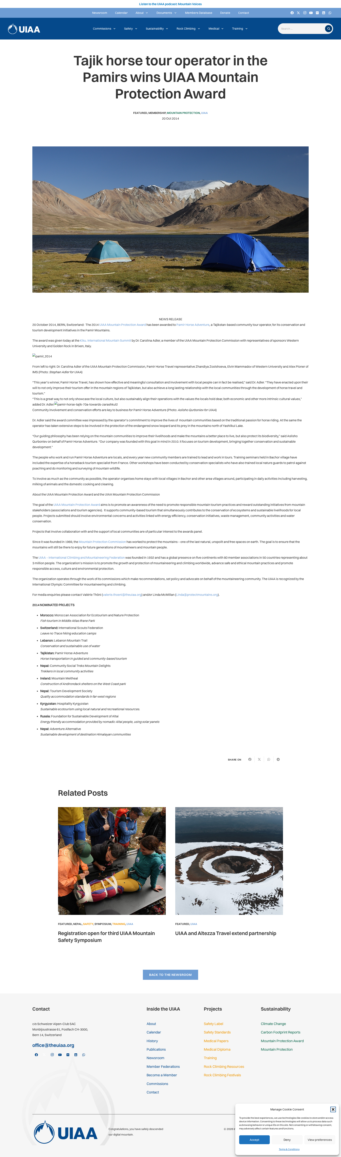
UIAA (204, 113)
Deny (287, 1140)
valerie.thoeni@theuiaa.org (122, 595)
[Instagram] (305, 13)
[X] (298, 13)
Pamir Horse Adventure (192, 325)
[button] (333, 1109)
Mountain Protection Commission (102, 542)
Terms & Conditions (289, 1149)
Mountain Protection (183, 113)
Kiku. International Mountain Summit (105, 340)
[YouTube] (311, 13)
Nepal (77, 924)
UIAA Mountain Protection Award (122, 325)
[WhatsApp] (330, 13)
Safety (88, 924)
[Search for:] (302, 28)
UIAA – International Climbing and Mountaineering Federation (81, 557)
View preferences (320, 1140)
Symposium (103, 924)
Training (118, 924)
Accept (254, 1140)
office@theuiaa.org (53, 1045)
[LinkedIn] (323, 13)
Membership (157, 113)
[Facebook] (292, 13)
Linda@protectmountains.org (197, 595)
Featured (140, 113)
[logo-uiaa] (24, 28)
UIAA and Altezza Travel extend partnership (225, 933)
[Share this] (250, 759)
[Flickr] (317, 13)
